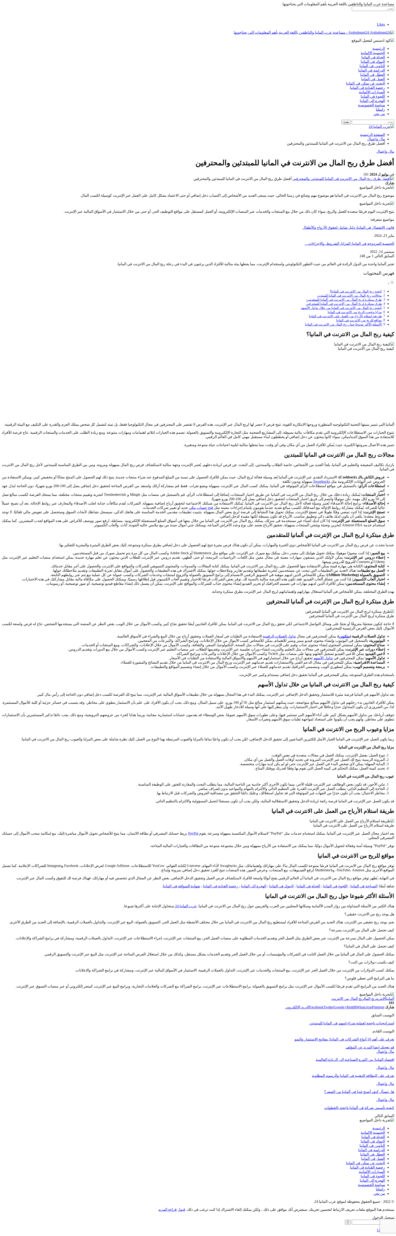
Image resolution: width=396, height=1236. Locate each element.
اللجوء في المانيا (373, 96)
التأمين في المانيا (372, 66)
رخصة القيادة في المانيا (367, 88)
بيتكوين (344, 636)
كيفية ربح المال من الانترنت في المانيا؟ (356, 291)
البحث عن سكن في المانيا (365, 83)
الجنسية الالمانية (373, 53)
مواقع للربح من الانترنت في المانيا (359, 320)
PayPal (193, 833)
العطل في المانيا (372, 75)
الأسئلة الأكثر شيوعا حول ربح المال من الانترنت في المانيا (343, 324)
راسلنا (380, 109)
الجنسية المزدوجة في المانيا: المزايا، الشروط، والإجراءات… (349, 244)
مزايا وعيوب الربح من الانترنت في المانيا (355, 312)
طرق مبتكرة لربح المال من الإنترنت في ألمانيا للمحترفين (344, 304)
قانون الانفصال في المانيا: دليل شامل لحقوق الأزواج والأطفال (348, 227)
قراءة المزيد (167, 1209)
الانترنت (381, 999)
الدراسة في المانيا (371, 70)
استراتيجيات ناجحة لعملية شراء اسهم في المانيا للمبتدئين (351, 1023)
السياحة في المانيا (363, 886)
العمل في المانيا (373, 79)
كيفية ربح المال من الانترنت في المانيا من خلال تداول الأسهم (341, 308)
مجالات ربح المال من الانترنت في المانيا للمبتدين (349, 295)
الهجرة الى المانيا (372, 101)
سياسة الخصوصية (371, 105)
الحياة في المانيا (373, 57)
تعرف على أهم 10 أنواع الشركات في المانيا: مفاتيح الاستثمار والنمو (344, 1039)
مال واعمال (385, 151)
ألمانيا (390, 999)
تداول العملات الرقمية (279, 636)
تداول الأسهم (323, 658)
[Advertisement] (198, 386)
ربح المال (370, 999)
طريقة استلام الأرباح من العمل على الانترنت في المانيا (345, 316)
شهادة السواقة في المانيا (181, 886)
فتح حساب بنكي (201, 508)
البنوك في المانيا (373, 61)
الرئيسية (378, 48)
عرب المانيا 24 (186, 906)
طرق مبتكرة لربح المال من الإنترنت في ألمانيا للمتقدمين (344, 299)
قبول (181, 1209)
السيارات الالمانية (372, 92)
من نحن (379, 114)
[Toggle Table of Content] (390, 283)
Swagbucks (321, 481)
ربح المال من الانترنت (347, 999)
